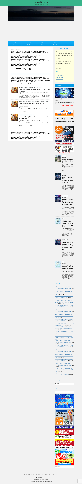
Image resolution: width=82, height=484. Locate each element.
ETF (45, 92)
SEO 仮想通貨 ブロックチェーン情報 (41, 479)
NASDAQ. (38, 120)
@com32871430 (61, 75)
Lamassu (26, 106)
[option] (41, 13)
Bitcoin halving (39, 92)
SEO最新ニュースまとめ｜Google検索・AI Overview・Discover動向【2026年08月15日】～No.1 (64, 370)
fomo (47, 92)
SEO (42, 44)
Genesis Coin (21, 106)
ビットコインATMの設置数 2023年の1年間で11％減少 (31, 103)
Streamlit (15, 44)
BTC (43, 92)
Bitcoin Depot (33, 92)
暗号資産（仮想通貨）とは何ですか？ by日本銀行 (67, 161)
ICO (20, 93)
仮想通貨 (28, 44)
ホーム (15, 42)
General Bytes (44, 105)
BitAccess (28, 105)
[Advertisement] (41, 31)
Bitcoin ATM (28, 92)
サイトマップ (55, 474)
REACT (55, 42)
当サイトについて (31, 474)
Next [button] (74, 13)
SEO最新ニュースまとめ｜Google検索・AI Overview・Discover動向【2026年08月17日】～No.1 (64, 316)
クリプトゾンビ (42, 42)
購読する (59, 85)
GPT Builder (55, 44)
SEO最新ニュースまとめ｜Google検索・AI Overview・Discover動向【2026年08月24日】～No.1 (68, 203)
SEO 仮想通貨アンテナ (41, 2)
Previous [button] (7, 13)
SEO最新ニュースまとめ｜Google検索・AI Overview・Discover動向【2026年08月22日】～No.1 (68, 246)
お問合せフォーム (48, 474)
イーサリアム (28, 42)
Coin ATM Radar (39, 105)
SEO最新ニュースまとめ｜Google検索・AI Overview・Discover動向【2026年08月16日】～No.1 (64, 356)
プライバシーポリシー (40, 474)
